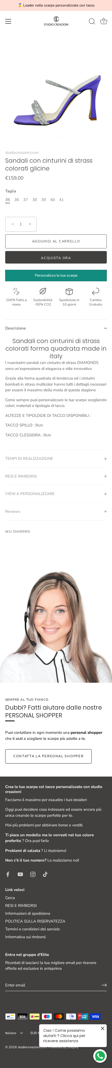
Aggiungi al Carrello (56, 241)
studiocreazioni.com (22, 152)
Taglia (10, 191)
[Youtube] (20, 874)
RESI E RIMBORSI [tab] (21, 476)
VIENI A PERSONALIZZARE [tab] (30, 493)
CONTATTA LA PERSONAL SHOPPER (48, 756)
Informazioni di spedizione (27, 913)
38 (34, 199)
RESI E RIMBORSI (21, 905)
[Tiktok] (45, 874)
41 (61, 199)
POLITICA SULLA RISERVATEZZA (35, 921)
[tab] (56, 393)
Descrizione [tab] (15, 328)
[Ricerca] (92, 22)
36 (16, 199)
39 (43, 199)
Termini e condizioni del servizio (32, 929)
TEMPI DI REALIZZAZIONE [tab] (29, 458)
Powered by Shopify (63, 1047)
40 (52, 199)
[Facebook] (7, 874)
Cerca (10, 897)
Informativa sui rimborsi (25, 936)
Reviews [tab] (12, 511)
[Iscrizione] (104, 985)
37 (25, 199)
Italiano (10, 1033)
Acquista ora (56, 258)
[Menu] (8, 21)
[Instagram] (32, 874)
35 (7, 199)
